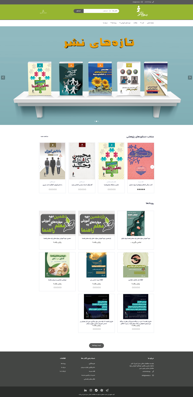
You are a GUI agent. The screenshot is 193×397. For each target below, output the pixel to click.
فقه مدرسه (92, 350)
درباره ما (105, 23)
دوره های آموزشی (125, 23)
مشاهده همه (44, 115)
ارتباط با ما (63, 350)
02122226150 (148, 2)
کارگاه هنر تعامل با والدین (135, 258)
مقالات (135, 23)
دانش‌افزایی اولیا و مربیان (88, 346)
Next (152, 145)
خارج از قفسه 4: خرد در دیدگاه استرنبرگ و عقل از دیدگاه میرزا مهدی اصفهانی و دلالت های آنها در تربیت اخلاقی (135, 301)
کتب (143, 23)
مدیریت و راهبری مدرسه (88, 354)
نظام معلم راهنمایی (89, 357)
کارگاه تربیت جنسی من (96, 258)
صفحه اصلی (150, 23)
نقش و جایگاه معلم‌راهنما (82, 163)
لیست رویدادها (96, 324)
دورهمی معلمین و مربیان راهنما (57, 258)
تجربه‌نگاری (92, 342)
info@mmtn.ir (136, 2)
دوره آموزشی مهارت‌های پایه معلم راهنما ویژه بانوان (135, 217)
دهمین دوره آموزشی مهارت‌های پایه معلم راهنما (57, 217)
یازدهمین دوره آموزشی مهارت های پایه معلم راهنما (96, 217)
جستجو (79, 11)
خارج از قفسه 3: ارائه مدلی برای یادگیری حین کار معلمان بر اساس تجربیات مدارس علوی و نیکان (96, 301)
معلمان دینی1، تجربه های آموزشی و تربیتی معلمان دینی (141, 164)
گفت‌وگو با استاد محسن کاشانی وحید (52, 163)
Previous (41, 145)
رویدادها (114, 23)
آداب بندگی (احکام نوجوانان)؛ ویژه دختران (111, 163)
